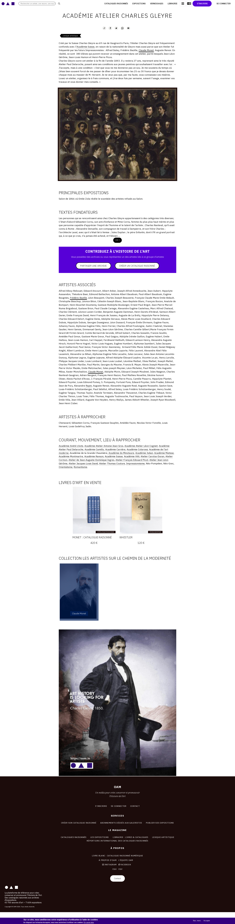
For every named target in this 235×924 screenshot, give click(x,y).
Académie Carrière (115, 449)
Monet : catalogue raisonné (92, 537)
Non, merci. (197, 921)
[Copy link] (104, 28)
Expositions (139, 3)
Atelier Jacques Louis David (83, 463)
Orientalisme (65, 466)
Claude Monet (146, 50)
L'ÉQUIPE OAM (125, 860)
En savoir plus (89, 922)
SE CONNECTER (118, 806)
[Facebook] (110, 28)
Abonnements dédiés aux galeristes (121, 823)
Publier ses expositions (160, 823)
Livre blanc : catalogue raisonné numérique (117, 855)
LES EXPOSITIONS (99, 837)
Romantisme (80, 466)
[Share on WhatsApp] (122, 28)
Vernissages (156, 3)
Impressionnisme (135, 463)
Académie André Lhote (71, 445)
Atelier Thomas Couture (112, 463)
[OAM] (8, 3)
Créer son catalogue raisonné (78, 823)
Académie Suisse (85, 46)
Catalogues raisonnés (116, 3)
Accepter (207, 921)
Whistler (126, 537)
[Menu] (183, 3)
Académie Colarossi (137, 449)
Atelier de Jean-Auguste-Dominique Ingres (91, 459)
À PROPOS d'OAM (108, 860)
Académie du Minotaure (121, 452)
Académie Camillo (94, 449)
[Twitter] (116, 28)
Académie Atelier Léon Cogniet (141, 445)
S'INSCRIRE (101, 806)
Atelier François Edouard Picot (132, 459)
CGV (120, 869)
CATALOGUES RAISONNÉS (74, 837)
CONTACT (135, 806)
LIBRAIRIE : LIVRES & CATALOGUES (130, 837)
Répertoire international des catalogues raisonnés (117, 840)
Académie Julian (144, 452)
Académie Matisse (164, 452)
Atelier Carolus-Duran (152, 456)
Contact (117, 878)
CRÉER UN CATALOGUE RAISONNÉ (137, 265)
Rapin (89, 385)
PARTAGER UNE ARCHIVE (93, 265)
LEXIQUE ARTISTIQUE (163, 837)
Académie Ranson (94, 456)
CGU (114, 869)
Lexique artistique (70, 35)
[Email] (128, 28)
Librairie (172, 3)
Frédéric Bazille (78, 297)
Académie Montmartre (71, 456)
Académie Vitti (131, 456)
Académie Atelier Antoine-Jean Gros (103, 445)
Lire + (117, 240)
